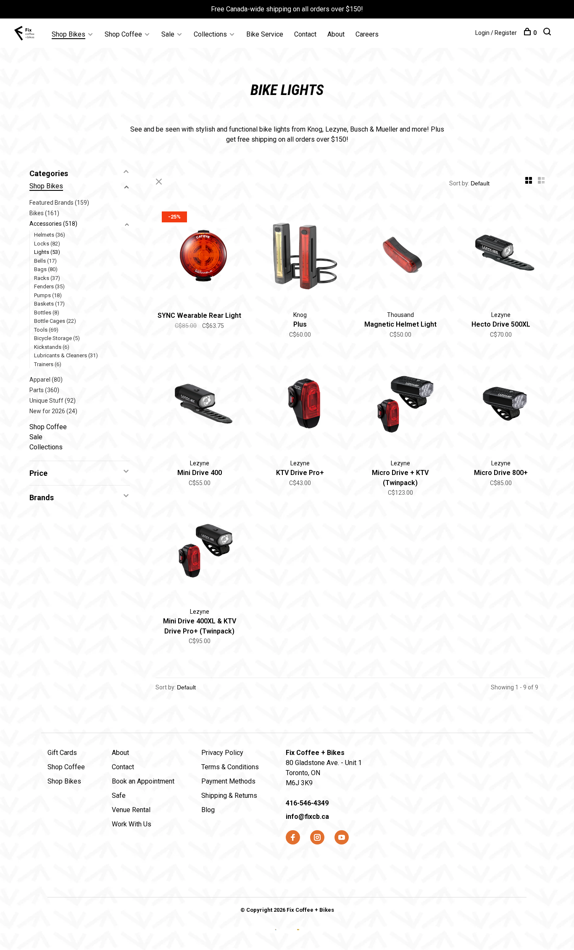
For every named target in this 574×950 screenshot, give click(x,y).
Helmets (49, 235)
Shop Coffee (123, 34)
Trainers (47, 364)
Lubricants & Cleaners (66, 355)
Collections (210, 34)
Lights (47, 252)
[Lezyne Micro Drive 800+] (501, 405)
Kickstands (51, 347)
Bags (46, 269)
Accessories (53, 223)
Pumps (48, 295)
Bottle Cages (55, 321)
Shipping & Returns (229, 796)
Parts (44, 390)
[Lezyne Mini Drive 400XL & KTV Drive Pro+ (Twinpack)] (199, 553)
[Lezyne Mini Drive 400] (199, 405)
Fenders (49, 286)
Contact (305, 34)
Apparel (46, 379)
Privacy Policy (222, 753)
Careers (367, 34)
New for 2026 (53, 411)
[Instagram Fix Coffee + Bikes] (317, 838)
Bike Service (264, 34)
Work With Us (131, 824)
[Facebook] (293, 838)
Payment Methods (228, 781)
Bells (45, 261)
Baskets (49, 304)
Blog (208, 810)
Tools (46, 330)
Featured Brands (59, 202)
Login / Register (496, 32)
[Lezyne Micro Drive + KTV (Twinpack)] (400, 405)
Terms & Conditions (230, 767)
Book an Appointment (143, 781)
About (336, 34)
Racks (47, 278)
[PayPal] (298, 936)
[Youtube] (341, 838)
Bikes (44, 213)
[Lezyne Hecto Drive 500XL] (501, 256)
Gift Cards (62, 753)
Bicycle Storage (57, 338)
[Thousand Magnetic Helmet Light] (400, 256)
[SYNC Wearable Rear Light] (199, 256)
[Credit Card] (276, 936)
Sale (167, 34)
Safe (119, 796)
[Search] (548, 32)
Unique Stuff (52, 400)
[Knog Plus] (300, 256)
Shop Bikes (68, 34)
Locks (47, 243)
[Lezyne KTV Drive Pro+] (300, 405)
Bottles (46, 312)
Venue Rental (131, 810)
